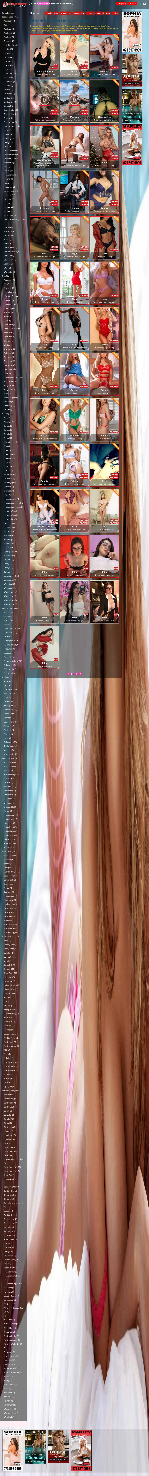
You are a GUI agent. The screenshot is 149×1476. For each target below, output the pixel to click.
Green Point (9, 1268)
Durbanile (8, 94)
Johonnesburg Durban (13, 1284)
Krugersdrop (9, 389)
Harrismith (8, 369)
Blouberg (8, 1131)
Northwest (8, 916)
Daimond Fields (10, 985)
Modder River (9, 1038)
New (108, 13)
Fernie (6, 811)
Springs (7, 568)
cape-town (8, 77)
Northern (8, 912)
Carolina (7, 778)
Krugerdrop (9, 385)
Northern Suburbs (11, 1344)
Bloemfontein (9, 300)
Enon (6, 130)
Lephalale (8, 714)
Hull (5, 167)
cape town (8, 624)
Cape (6, 69)
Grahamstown (10, 154)
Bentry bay (8, 1127)
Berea (6, 616)
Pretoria (7, 401)
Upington (8, 1086)
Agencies (55, 3)
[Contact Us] (144, 4)
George (7, 142)
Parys (6, 393)
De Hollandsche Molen (13, 1203)
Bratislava (8, 693)
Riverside (8, 847)
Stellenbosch (9, 260)
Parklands (8, 1352)
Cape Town (8, 73)
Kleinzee (7, 1030)
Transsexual (66, 13)
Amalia (7, 863)
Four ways (8, 357)
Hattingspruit (9, 641)
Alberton (7, 288)
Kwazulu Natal (10, 645)
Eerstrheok (8, 791)
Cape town (8, 324)
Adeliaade (8, 33)
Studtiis (7, 264)
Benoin (7, 434)
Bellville (7, 953)
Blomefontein (9, 446)
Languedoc (8, 1300)
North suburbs (10, 1336)
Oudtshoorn (9, 235)
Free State (6, 276)
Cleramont (8, 1199)
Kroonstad (8, 381)
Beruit (6, 57)
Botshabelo (8, 312)
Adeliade (7, 37)
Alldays (7, 681)
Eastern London (10, 126)
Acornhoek (8, 766)
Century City (9, 1191)
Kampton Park (10, 511)
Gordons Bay (9, 1259)
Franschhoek (9, 1239)
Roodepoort (9, 551)
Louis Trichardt (10, 722)
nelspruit (7, 738)
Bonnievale (8, 1135)
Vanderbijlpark (10, 576)
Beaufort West (10, 45)
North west (8, 1042)
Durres (7, 106)
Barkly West (9, 949)
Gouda (7, 1263)
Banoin (7, 426)
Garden (7, 1243)
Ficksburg (8, 353)
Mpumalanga (7, 758)
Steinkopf (8, 1078)
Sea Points (8, 256)
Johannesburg (10, 175)
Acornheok (8, 762)
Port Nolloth (9, 1062)
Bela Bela (7, 685)
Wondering (8, 596)
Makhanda (8, 215)
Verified (100, 13)
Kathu (6, 1017)
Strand (7, 1388)
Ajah (6, 284)
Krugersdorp (9, 519)
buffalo (7, 65)
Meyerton (8, 527)
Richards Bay (9, 669)
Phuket (7, 920)
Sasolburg (8, 406)
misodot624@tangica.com (14, 219)
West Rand (8, 584)
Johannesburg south (12, 377)
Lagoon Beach (10, 1296)
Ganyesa (7, 892)
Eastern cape (9, 122)
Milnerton (8, 1320)
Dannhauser (9, 632)
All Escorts (43, 3)
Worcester (8, 272)
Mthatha (7, 231)
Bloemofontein (10, 304)
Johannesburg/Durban (13, 1276)
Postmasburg (9, 1066)
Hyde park (8, 373)
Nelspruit (8, 839)
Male (56, 13)
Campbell (8, 969)
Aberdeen (8, 21)
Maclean (7, 207)
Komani (7, 183)
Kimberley (8, 1022)
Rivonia (7, 547)
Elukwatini (8, 803)
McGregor (8, 1304)
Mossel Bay (8, 227)
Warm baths (9, 754)
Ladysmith (8, 653)
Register (122, 3)
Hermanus (8, 162)
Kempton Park (10, 515)
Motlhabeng (9, 904)
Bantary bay (9, 1099)
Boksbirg (7, 450)
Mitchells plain (10, 1324)
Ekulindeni (8, 799)
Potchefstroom (10, 928)
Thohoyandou (10, 746)
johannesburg (10, 1013)
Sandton (7, 555)
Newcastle (8, 657)
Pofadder (8, 1058)
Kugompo (8, 187)
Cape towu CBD (10, 1187)
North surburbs (10, 1340)
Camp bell (8, 965)
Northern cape (10, 1046)
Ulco (6, 1082)
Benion (7, 430)
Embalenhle (9, 807)
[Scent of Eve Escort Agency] (132, 86)
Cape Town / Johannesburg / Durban (13, 1157)
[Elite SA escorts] (132, 164)
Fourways (8, 482)
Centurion (8, 337)
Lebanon (7, 195)
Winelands (8, 1417)
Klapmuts (8, 1288)
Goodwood (8, 1255)
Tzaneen (7, 750)
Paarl (6, 239)
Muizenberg (9, 1332)
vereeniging (9, 580)
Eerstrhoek (8, 795)
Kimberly (7, 1026)
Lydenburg (8, 523)
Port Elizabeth (10, 247)
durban (7, 470)
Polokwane (8, 665)
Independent (79, 13)
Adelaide (7, 29)
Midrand (7, 531)
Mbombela (8, 827)
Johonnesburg (10, 819)
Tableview (8, 1392)
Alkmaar (7, 612)
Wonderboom (10, 592)
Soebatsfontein (10, 1070)
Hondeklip (8, 1005)
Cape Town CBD (10, 628)
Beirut (6, 53)
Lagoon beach (10, 191)
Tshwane (7, 572)
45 (76, 674)
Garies (6, 1001)
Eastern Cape (7, 17)
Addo (6, 25)
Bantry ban (8, 1103)
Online (115, 13)
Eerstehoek (8, 786)
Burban (7, 620)
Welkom (7, 410)
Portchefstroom (10, 924)
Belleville (7, 1115)
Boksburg (8, 308)
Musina (7, 734)
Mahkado (8, 726)
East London (9, 114)
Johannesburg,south (12, 507)
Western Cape (8, 1090)
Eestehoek (8, 884)
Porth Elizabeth (10, 251)
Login (133, 3)
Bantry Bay (8, 1107)
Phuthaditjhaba (10, 397)
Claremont (8, 81)
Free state (8, 134)
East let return (10, 110)
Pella (6, 1054)
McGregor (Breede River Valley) (14, 1310)
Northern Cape (8, 936)
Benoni (7, 438)
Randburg (8, 539)
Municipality (9, 835)
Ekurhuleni (8, 349)
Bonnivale (8, 1139)
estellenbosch (9, 1231)
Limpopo (7, 199)
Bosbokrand (9, 689)
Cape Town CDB (10, 1171)
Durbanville (9, 98)
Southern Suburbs (11, 1372)
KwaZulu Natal (8, 608)
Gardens (7, 1247)
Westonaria (9, 588)
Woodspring (9, 604)
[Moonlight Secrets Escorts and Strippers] (132, 122)
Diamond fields (10, 989)
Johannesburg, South (12, 503)
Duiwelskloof (9, 701)
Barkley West (9, 945)
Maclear (7, 211)
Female (49, 13)
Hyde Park (8, 495)
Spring (6, 564)
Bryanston (8, 316)
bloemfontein (9, 442)
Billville (7, 961)
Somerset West (10, 1368)
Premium (91, 13)
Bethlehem (8, 292)
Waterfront (8, 1409)
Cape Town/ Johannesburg (10, 1177)
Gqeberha (8, 146)
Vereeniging (9, 1405)
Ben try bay (8, 957)
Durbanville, (9, 102)
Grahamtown (9, 158)
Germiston (8, 365)
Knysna (7, 179)
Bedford (7, 49)
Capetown (8, 981)
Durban (7, 90)
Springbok (8, 1074)
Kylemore (8, 1292)
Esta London (9, 1223)
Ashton (7, 1094)
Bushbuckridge (10, 774)
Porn (6, 243)
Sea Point (8, 1360)
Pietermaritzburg (11, 661)
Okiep (6, 1050)
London (7, 203)
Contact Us (67, 3)
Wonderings (9, 600)
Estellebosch (9, 1227)
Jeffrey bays (9, 171)
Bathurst (7, 41)
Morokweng (9, 900)
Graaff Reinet (9, 150)
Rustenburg (9, 932)
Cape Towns (9, 876)
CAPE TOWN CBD (11, 329)
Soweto (7, 560)
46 (80, 674)
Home (33, 3)
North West (7, 851)
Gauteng (7, 138)
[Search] (140, 4)
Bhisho (7, 61)
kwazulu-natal (9, 649)
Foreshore (8, 1235)
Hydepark (8, 1009)
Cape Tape (8, 1147)
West (6, 268)
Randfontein (9, 543)
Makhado (8, 730)
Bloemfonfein (9, 296)
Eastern (7, 118)
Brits (6, 867)
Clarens (7, 86)
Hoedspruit (8, 705)
